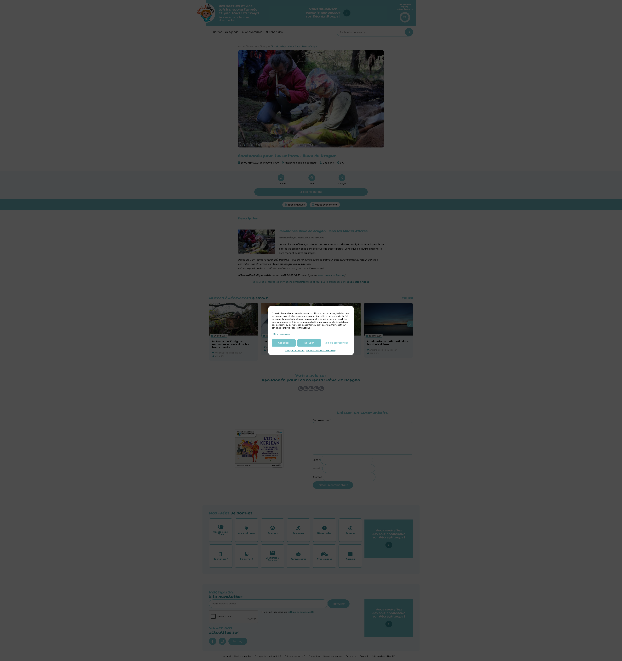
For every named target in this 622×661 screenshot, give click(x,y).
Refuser (309, 343)
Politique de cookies (295, 350)
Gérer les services (281, 334)
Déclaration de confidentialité (320, 350)
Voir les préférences (336, 343)
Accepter (283, 343)
